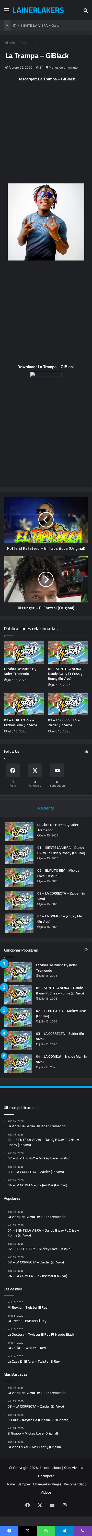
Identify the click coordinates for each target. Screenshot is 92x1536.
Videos (46, 1492)
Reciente (46, 808)
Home (10, 1484)
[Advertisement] (46, 135)
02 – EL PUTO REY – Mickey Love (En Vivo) (20, 722)
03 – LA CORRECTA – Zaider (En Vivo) (64, 722)
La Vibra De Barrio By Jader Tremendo (20, 671)
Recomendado (75, 1484)
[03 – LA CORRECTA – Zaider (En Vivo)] (68, 704)
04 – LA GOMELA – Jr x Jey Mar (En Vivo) (60, 919)
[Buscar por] (85, 12)
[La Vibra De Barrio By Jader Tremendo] (24, 652)
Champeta (28, 43)
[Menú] (6, 12)
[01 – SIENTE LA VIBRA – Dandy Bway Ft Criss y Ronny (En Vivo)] (68, 652)
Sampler (24, 1484)
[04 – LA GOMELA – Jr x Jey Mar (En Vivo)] (19, 923)
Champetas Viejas (47, 1484)
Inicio (13, 43)
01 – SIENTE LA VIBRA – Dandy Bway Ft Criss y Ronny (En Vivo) (66, 673)
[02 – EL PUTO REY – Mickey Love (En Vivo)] (24, 704)
